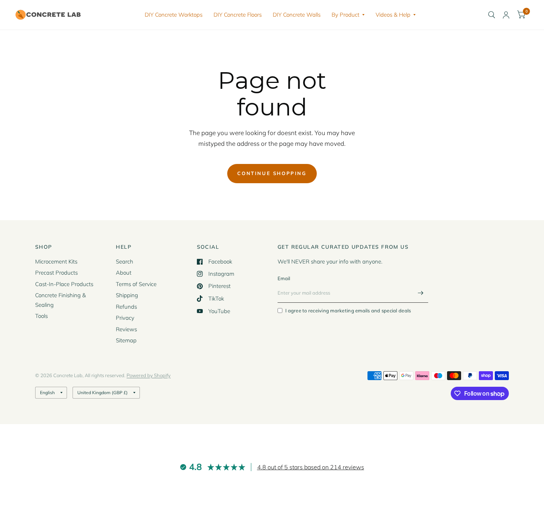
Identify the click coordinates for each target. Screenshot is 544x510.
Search (124, 261)
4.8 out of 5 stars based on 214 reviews (310, 467)
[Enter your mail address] (420, 293)
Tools (41, 315)
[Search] (491, 15)
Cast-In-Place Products (64, 284)
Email (284, 278)
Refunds (126, 306)
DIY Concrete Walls (296, 14)
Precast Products (56, 272)
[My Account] (506, 15)
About (123, 272)
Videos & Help (393, 14)
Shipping (127, 295)
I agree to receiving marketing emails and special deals (348, 310)
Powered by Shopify (149, 375)
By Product (345, 14)
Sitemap (126, 340)
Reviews (126, 329)
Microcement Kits (56, 261)
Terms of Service (136, 284)
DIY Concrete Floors (238, 14)
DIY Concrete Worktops (173, 14)
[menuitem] (173, 14)
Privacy (125, 317)
